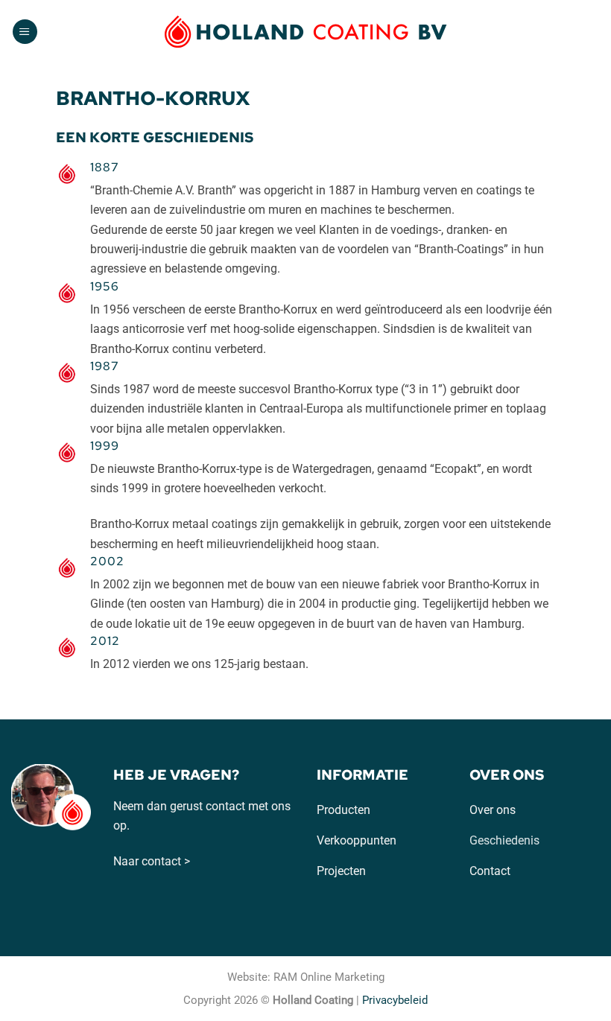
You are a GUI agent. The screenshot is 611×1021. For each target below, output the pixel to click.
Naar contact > (151, 861)
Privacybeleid (395, 1000)
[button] (25, 32)
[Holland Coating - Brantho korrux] (305, 31)
